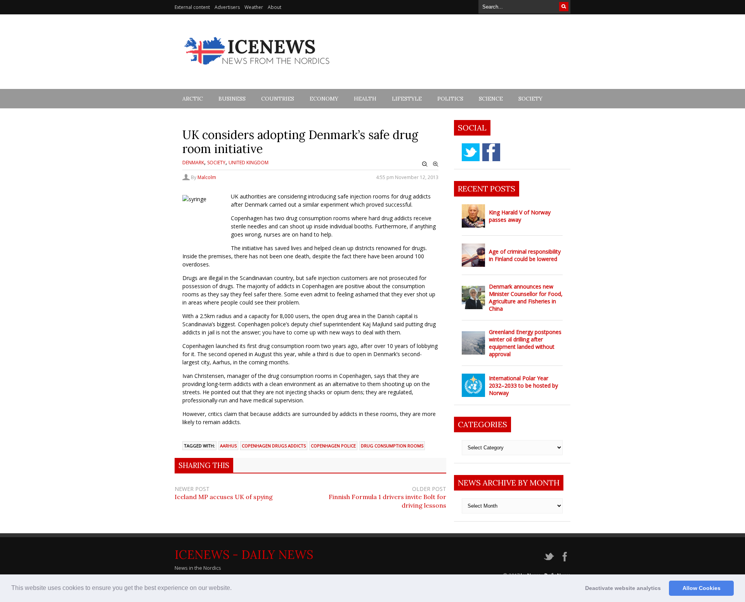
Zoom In (435, 164)
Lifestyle (407, 98)
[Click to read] (473, 216)
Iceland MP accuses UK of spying (224, 497)
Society (530, 98)
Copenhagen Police (333, 446)
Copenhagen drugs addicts (274, 446)
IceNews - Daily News (244, 554)
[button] (234, 589)
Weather (253, 7)
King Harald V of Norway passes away (520, 216)
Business (232, 98)
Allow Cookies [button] (702, 588)
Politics (450, 98)
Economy (324, 98)
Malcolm (207, 177)
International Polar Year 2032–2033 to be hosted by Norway (523, 385)
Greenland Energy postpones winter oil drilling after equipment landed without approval (525, 343)
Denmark (193, 162)
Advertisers (227, 7)
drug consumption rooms (392, 446)
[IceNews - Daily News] (257, 69)
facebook (491, 152)
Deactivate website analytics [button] (623, 588)
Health (365, 98)
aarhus (228, 446)
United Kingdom (249, 162)
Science (491, 98)
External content (192, 7)
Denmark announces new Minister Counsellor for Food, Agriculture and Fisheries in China (526, 297)
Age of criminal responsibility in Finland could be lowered (525, 255)
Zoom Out (425, 164)
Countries (277, 98)
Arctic (192, 98)
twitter (471, 152)
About (274, 7)
